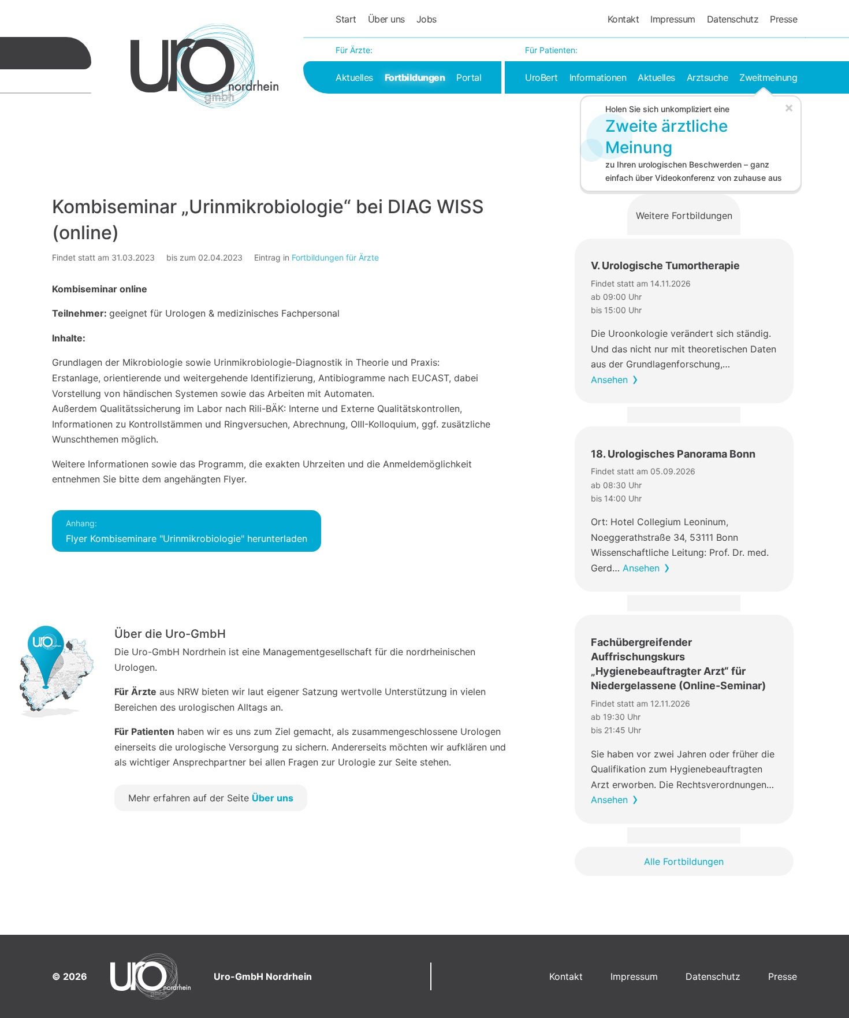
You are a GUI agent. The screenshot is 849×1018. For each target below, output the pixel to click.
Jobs (426, 19)
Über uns (386, 19)
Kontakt (623, 19)
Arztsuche (707, 77)
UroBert (541, 77)
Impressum (672, 19)
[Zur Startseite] (204, 66)
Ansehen (609, 379)
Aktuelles (354, 77)
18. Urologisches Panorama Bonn (673, 454)
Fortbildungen (415, 77)
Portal (468, 77)
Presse (783, 19)
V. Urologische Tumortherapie (665, 265)
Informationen (598, 77)
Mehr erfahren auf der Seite (210, 798)
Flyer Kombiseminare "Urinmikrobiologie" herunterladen (186, 531)
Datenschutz (733, 19)
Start (346, 19)
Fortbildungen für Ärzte (335, 257)
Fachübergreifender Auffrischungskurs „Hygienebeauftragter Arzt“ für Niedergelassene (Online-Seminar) (678, 664)
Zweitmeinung (768, 77)
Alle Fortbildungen (684, 861)
